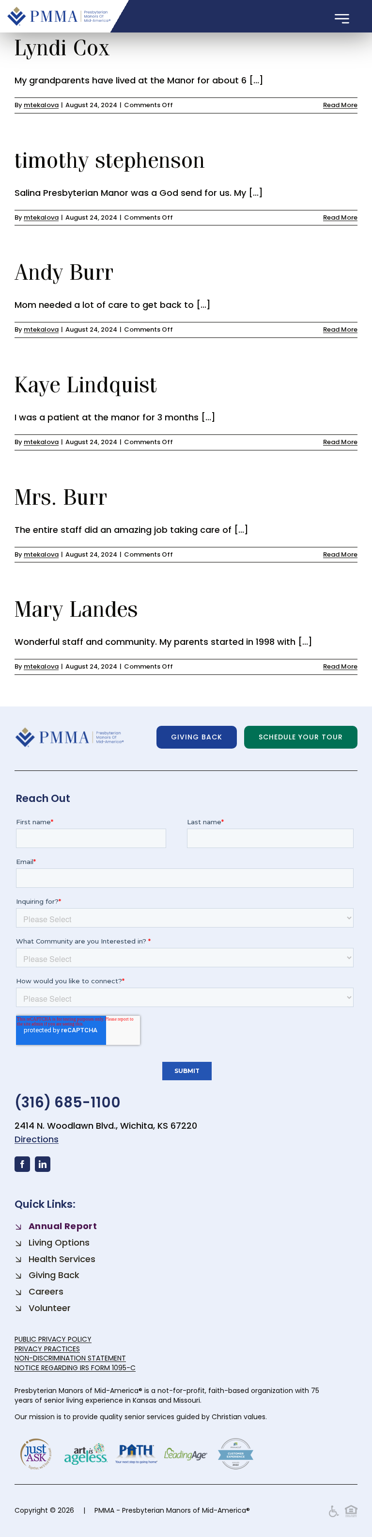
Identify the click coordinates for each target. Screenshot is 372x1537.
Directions (37, 1139)
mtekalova (41, 105)
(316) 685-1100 (68, 1102)
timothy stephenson (110, 159)
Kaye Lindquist (86, 384)
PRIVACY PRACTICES (47, 1349)
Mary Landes (76, 608)
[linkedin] (42, 1164)
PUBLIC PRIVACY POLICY (53, 1339)
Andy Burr (67, 271)
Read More (340, 105)
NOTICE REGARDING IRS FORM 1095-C (75, 1368)
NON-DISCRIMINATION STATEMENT (70, 1358)
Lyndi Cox (66, 47)
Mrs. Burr (64, 496)
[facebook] (22, 1164)
